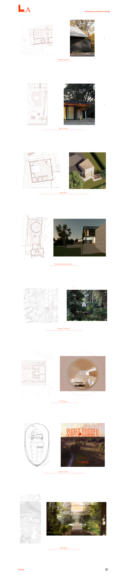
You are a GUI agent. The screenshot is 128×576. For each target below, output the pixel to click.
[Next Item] (104, 38)
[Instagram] (106, 569)
